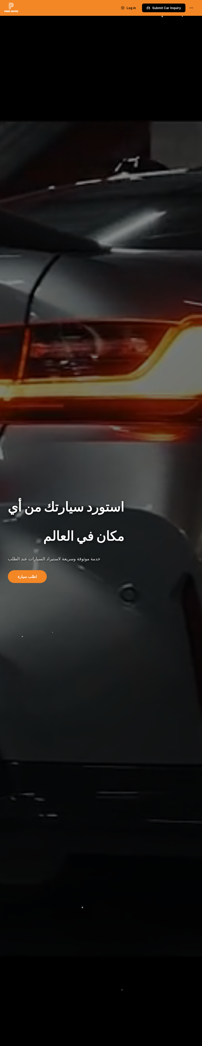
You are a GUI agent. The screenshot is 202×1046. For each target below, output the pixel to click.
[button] (27, 576)
